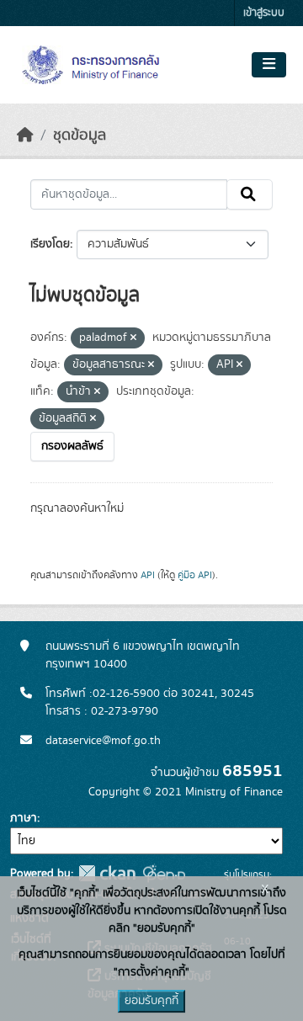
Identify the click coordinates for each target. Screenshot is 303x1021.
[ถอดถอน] (133, 338)
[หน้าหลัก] (25, 135)
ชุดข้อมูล (79, 135)
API (148, 574)
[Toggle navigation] (269, 64)
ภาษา (23, 818)
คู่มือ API (195, 574)
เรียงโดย (50, 244)
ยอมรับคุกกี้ (151, 1000)
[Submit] (249, 194)
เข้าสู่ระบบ (263, 13)
